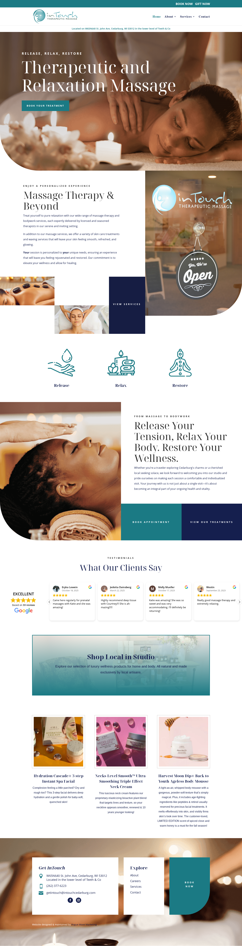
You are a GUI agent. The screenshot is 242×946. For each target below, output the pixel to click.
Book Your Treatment (45, 105)
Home (157, 17)
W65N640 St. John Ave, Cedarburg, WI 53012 (76, 876)
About (168, 17)
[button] (239, 601)
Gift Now (202, 4)
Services (186, 17)
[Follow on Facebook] (70, 900)
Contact (204, 17)
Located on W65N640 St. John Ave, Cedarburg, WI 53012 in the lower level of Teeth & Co (121, 28)
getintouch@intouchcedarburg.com (70, 893)
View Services (127, 304)
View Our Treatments (211, 522)
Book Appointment (151, 522)
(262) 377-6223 (56, 886)
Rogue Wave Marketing (84, 924)
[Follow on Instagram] (78, 900)
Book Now (184, 4)
